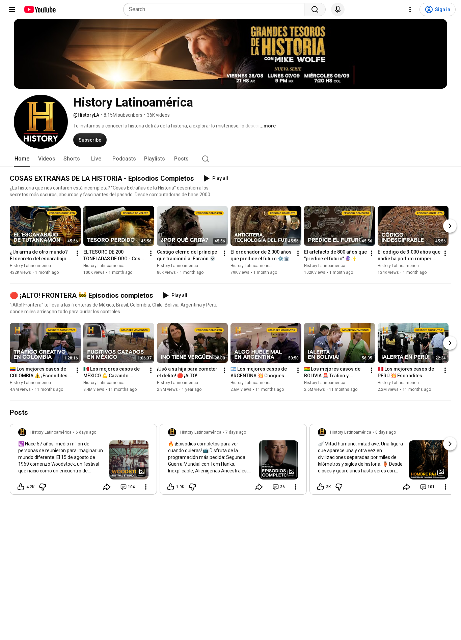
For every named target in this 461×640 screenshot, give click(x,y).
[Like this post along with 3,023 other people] (320, 487)
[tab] (22, 159)
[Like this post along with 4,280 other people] (21, 487)
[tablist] (230, 159)
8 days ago (385, 432)
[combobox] (216, 9)
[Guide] (12, 9)
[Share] (107, 487)
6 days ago (86, 432)
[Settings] (410, 9)
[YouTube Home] (39, 9)
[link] (83, 461)
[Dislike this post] (42, 487)
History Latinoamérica (30, 265)
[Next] (450, 226)
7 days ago (235, 432)
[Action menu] (146, 487)
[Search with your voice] (338, 9)
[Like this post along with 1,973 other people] (170, 487)
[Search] (315, 9)
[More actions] (77, 253)
